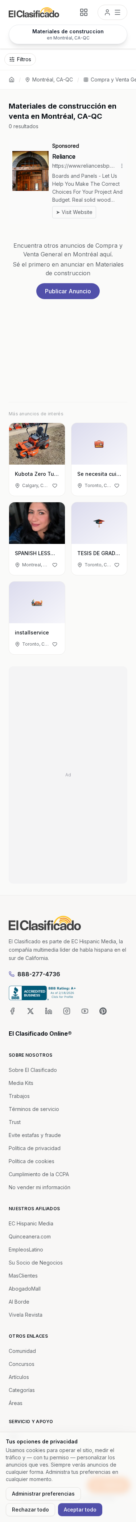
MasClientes (23, 1275)
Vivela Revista (25, 1315)
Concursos (21, 1364)
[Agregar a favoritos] (54, 485)
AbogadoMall (25, 1289)
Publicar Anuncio (68, 291)
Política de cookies (31, 1161)
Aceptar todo (80, 1509)
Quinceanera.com (30, 1236)
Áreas (15, 1403)
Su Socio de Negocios (36, 1262)
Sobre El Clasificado (33, 1070)
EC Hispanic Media (31, 1223)
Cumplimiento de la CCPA (39, 1174)
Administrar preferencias (43, 1493)
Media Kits (21, 1083)
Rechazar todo (30, 1509)
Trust (15, 1122)
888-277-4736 (38, 974)
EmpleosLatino (26, 1249)
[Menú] (112, 12)
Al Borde (19, 1302)
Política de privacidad (35, 1148)
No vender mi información (39, 1187)
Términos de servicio (34, 1109)
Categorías (22, 1390)
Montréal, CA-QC (52, 79)
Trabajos (19, 1096)
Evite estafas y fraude (35, 1135)
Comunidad (22, 1351)
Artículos (19, 1377)
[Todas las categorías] (84, 12)
